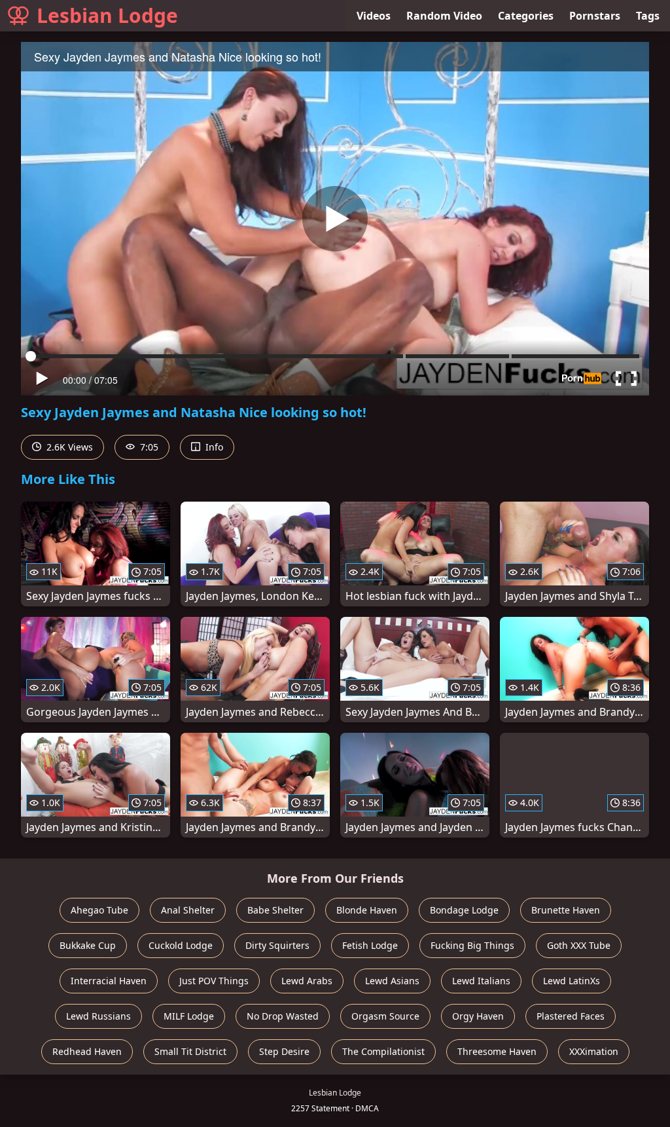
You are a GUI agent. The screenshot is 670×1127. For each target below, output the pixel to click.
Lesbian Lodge (107, 15)
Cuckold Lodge (181, 945)
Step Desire (284, 1051)
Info (213, 447)
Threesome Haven (497, 1051)
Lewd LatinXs (571, 980)
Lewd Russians (98, 1016)
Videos (374, 16)
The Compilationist (383, 1051)
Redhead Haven (87, 1051)
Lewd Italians (481, 980)
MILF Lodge (189, 1016)
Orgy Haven (478, 1016)
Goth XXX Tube (578, 945)
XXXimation (593, 1051)
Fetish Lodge (370, 945)
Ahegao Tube (99, 910)
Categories (526, 16)
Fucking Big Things (472, 945)
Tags (648, 16)
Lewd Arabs (306, 980)
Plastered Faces (571, 1016)
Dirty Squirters (277, 945)
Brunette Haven (565, 910)
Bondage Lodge (464, 910)
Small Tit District (190, 1051)
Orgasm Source (385, 1016)
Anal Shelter (188, 910)
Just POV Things (214, 980)
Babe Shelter (275, 910)
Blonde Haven (366, 910)
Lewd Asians (392, 980)
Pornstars (594, 16)
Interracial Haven (109, 980)
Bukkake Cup (88, 945)
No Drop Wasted (283, 1016)
